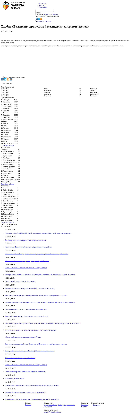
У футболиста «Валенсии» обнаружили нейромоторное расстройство (28, 247)
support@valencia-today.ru (52, 412)
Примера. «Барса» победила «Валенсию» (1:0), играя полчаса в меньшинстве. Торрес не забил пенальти (40, 302)
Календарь (42, 3)
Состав (41, 5)
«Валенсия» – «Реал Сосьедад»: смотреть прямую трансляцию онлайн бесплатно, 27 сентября (36, 254)
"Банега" (55, 14)
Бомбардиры (62, 405)
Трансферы (43, 7)
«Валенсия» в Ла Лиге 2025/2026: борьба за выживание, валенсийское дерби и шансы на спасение (38, 233)
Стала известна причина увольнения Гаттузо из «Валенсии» (25, 372)
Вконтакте (96, 405)
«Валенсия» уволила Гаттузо (14, 378)
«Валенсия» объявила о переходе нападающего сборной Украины (27, 261)
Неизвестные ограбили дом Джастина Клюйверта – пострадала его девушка (30, 330)
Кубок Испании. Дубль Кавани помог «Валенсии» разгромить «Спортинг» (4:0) (32, 399)
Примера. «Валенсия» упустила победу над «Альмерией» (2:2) (26, 392)
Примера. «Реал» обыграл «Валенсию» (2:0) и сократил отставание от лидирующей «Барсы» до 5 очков (40, 275)
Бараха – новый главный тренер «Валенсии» (20, 281)
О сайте (48, 21)
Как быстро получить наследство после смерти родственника (25, 240)
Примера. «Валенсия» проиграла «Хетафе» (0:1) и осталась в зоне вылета (29, 288)
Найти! (38, 12)
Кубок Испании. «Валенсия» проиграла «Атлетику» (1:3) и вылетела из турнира (32, 385)
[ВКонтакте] (37, 19)
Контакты (40, 21)
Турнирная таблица (50, 405)
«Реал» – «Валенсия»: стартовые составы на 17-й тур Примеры (26, 268)
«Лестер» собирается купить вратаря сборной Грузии (23, 337)
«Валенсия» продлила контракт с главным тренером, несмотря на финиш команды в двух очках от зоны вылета (42, 323)
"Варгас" (46, 14)
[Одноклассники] (41, 19)
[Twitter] (39, 19)
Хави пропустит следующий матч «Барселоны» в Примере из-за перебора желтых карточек (36, 295)
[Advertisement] (24, 35)
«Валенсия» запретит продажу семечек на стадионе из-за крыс (26, 309)
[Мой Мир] (11, 79)
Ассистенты (71, 405)
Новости (28, 405)
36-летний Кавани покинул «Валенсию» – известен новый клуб (26, 316)
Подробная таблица (7, 145)
